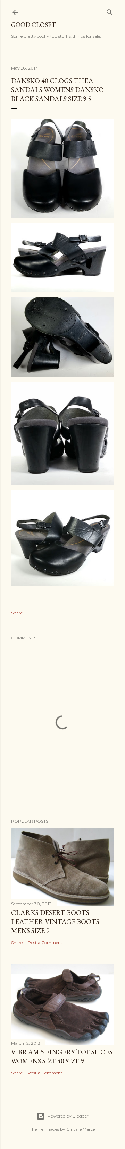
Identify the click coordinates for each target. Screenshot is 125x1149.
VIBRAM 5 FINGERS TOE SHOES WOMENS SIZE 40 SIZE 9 (61, 1056)
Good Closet (33, 25)
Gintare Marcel (81, 1129)
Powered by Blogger (68, 1116)
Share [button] (17, 612)
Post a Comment (45, 942)
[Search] (110, 11)
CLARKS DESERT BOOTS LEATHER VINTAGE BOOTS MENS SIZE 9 (55, 921)
